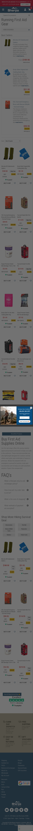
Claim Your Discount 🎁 (24, 421)
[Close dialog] (31, 408)
